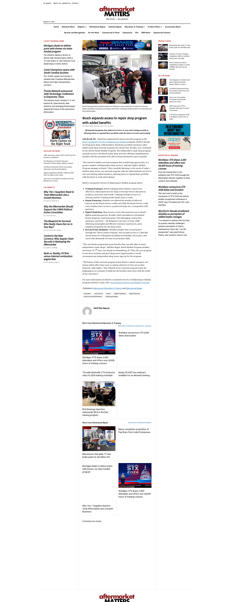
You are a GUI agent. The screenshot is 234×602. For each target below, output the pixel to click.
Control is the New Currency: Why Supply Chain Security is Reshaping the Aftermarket (58, 240)
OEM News (146, 32)
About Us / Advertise (61, 3)
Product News (154, 26)
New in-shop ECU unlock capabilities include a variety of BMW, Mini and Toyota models (179, 65)
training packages (112, 296)
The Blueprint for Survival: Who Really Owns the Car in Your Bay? (58, 224)
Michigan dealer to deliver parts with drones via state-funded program (58, 48)
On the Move (93, 32)
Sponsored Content (161, 32)
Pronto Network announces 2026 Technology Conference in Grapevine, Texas (59, 93)
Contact (75, 3)
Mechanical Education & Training (107, 288)
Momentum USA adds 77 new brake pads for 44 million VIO (96, 455)
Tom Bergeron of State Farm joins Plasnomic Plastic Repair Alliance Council (58, 162)
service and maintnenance (93, 296)
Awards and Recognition (74, 32)
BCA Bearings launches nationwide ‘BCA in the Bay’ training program (95, 412)
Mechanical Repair (97, 26)
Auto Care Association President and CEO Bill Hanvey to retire (59, 179)
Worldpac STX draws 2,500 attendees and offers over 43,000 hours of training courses (98, 360)
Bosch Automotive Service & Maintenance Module (104, 142)
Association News (173, 26)
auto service (98, 293)
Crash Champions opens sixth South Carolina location (59, 71)
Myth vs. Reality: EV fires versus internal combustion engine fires (58, 256)
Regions (81, 26)
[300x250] (174, 150)
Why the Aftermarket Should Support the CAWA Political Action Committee (58, 209)
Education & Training (134, 26)
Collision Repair (115, 26)
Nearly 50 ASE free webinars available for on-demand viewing (134, 374)
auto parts (87, 293)
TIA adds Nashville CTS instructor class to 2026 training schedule (98, 374)
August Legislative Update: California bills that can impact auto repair (59, 174)
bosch (108, 293)
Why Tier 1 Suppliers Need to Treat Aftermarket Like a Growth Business (59, 194)
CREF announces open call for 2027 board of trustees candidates (60, 156)
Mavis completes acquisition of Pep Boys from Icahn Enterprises (134, 430)
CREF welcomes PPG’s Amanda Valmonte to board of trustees (179, 108)
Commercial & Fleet (111, 32)
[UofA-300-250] (60, 145)
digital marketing (120, 293)
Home (56, 26)
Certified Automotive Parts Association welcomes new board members (58, 168)
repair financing (134, 293)
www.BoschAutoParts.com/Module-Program (129, 282)
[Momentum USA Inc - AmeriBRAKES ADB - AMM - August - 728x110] (117, 50)
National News (68, 26)
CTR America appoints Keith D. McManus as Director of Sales (179, 116)
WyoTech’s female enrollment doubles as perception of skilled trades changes (173, 214)
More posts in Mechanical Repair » (140, 422)
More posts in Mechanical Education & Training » (135, 326)
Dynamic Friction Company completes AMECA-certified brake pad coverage (179, 56)
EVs (136, 32)
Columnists (127, 32)
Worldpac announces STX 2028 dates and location (133, 334)
